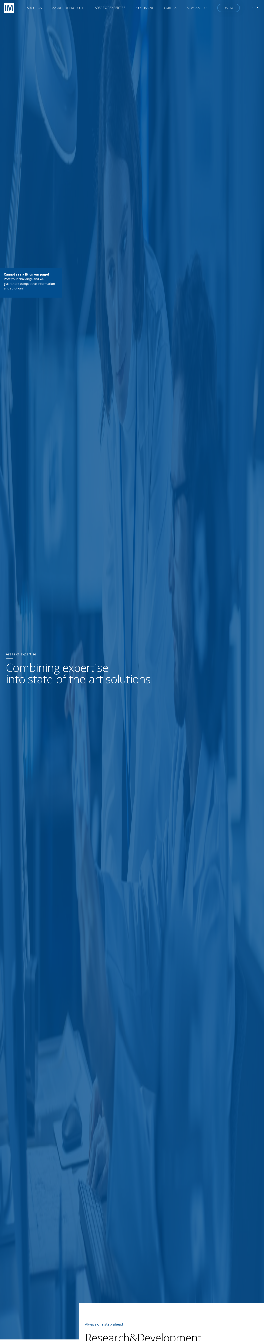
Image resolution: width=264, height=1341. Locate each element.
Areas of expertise (110, 8)
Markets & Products (68, 8)
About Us (34, 8)
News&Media (197, 8)
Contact (228, 8)
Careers (170, 8)
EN (252, 8)
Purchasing (144, 8)
